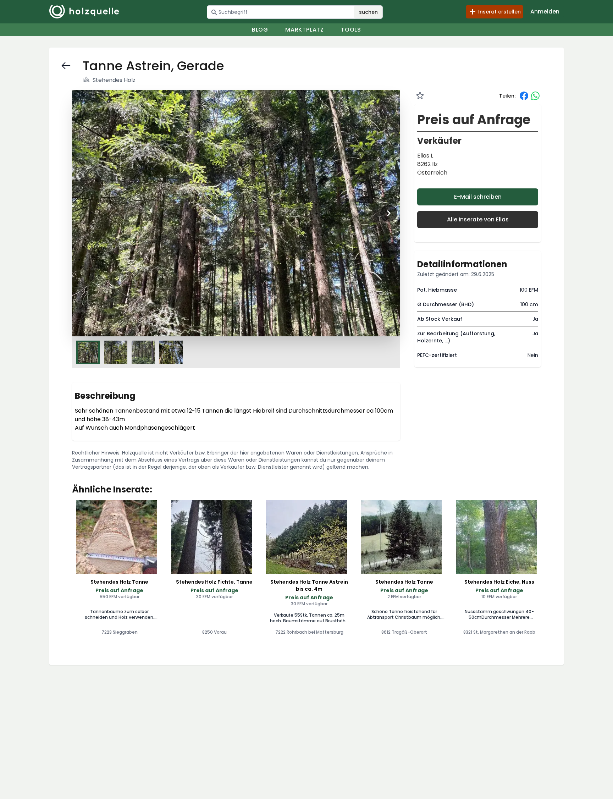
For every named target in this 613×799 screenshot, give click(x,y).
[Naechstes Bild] (388, 213)
